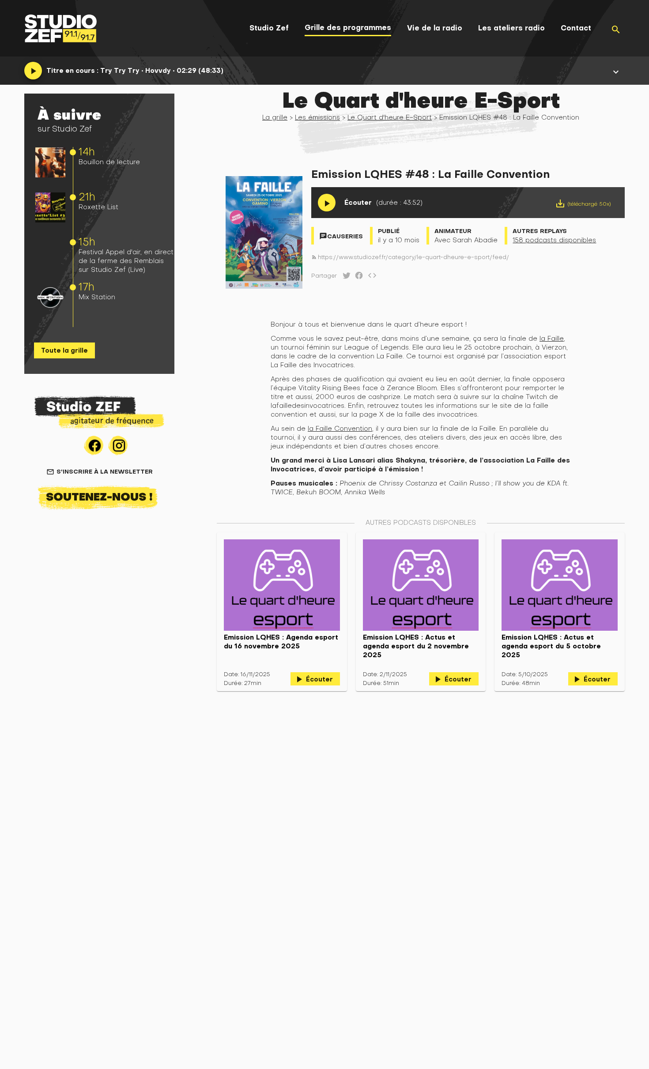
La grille (274, 117)
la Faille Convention (340, 428)
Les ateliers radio (511, 28)
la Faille (552, 338)
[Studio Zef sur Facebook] (357, 277)
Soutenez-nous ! (99, 496)
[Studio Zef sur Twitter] (345, 277)
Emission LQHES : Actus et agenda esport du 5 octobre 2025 (551, 646)
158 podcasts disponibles (554, 240)
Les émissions (317, 117)
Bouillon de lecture (109, 162)
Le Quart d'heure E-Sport (389, 117)
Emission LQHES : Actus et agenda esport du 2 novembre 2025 (416, 646)
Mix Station (97, 297)
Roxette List (98, 207)
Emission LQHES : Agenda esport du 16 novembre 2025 (281, 642)
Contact (576, 28)
